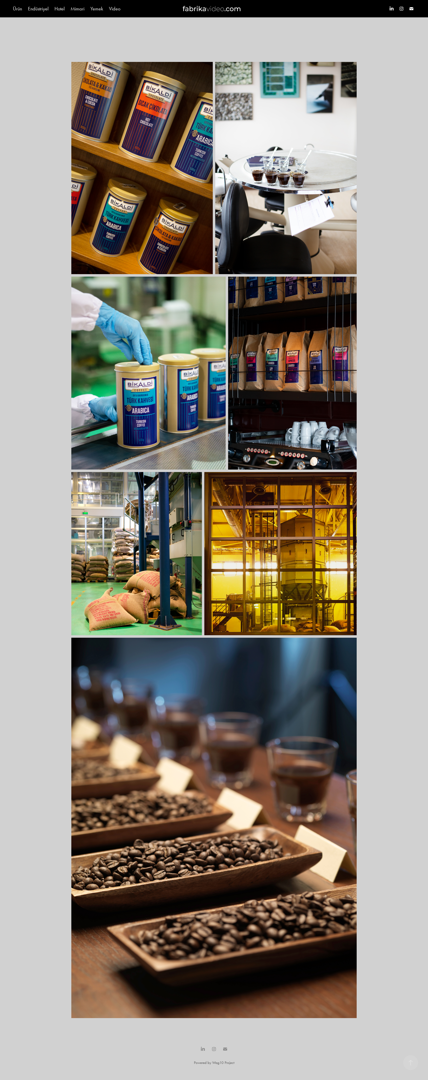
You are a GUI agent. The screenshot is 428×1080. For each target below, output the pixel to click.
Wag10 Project (223, 1062)
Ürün (17, 9)
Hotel (59, 9)
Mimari (77, 9)
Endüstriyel (38, 9)
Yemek (96, 9)
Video (114, 9)
